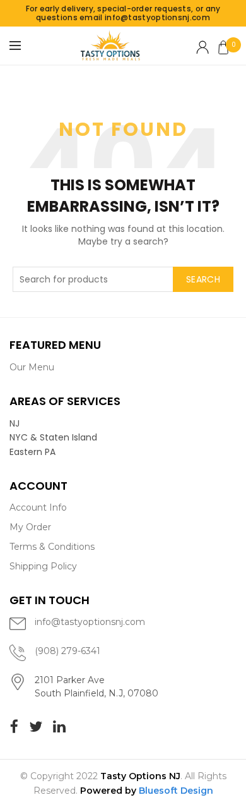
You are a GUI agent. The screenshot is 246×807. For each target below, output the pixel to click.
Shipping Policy (43, 566)
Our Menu (31, 367)
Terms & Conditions (52, 546)
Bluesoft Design (176, 790)
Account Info (38, 507)
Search (203, 279)
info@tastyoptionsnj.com (90, 622)
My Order (30, 527)
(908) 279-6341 (67, 651)
